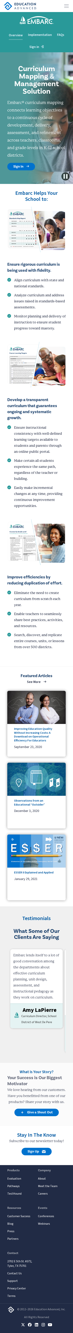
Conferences (46, 1216)
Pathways (13, 1186)
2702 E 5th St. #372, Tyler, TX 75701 (19, 1263)
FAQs (60, 35)
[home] (20, 6)
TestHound (14, 1194)
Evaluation (14, 1179)
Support (12, 1281)
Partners (13, 1239)
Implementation (40, 35)
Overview (16, 35)
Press (10, 1231)
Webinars (44, 1224)
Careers (43, 1194)
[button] (65, 6)
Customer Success (18, 1216)
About (42, 1179)
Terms (11, 1296)
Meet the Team (47, 1186)
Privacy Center (16, 1288)
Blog (10, 1224)
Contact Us (14, 1273)
